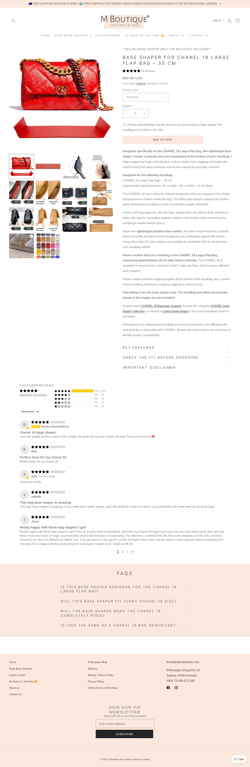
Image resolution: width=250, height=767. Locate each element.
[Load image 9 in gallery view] (21, 219)
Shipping (140, 83)
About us (14, 687)
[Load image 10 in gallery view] (48, 219)
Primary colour (130, 90)
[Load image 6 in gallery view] (48, 193)
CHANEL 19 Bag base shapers (161, 305)
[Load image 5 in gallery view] (21, 193)
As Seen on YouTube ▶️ (23, 681)
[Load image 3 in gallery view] (74, 166)
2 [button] (123, 551)
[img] (40, 422)
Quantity (127, 106)
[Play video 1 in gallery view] (21, 246)
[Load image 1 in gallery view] (21, 166)
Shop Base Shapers (20, 668)
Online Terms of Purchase (103, 687)
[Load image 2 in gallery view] (48, 166)
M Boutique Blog (97, 662)
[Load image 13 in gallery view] (48, 246)
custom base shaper (175, 311)
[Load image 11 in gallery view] (74, 219)
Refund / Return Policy (101, 675)
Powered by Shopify (141, 759)
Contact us (15, 694)
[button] (13, 21)
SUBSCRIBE (124, 734)
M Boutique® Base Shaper (119, 759)
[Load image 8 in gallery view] (101, 193)
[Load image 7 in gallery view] (74, 193)
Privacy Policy (96, 681)
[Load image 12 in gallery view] (101, 219)
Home (12, 662)
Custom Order (17, 675)
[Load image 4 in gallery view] (101, 166)
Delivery (92, 668)
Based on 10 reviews (33, 394)
